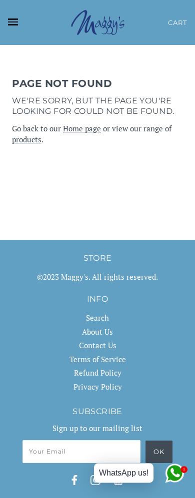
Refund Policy (98, 373)
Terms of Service (98, 359)
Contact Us (97, 345)
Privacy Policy (98, 387)
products (27, 139)
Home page (82, 128)
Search (97, 318)
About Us (97, 332)
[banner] (97, 22)
